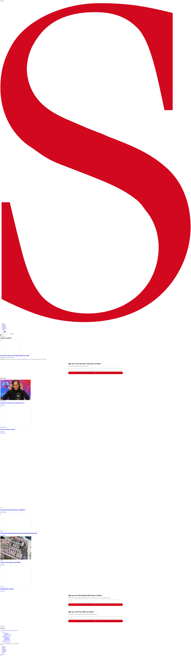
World (1, 507)
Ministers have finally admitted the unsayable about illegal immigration (18, 533)
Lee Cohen (2, 564)
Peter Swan (2, 431)
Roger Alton (2, 357)
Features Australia (3, 427)
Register (1, 654)
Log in (4, 654)
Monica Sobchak (3, 511)
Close (1, 644)
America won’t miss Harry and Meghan (10, 562)
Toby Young (2, 404)
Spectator (1, 0)
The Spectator (2, 626)
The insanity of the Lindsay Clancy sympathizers (12, 509)
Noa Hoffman (2, 535)
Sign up (95, 372)
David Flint (2, 590)
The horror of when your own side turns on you (12, 402)
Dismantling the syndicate (7, 588)
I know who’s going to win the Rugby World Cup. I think (14, 355)
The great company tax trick (7, 429)
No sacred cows (2, 400)
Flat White (2, 586)
